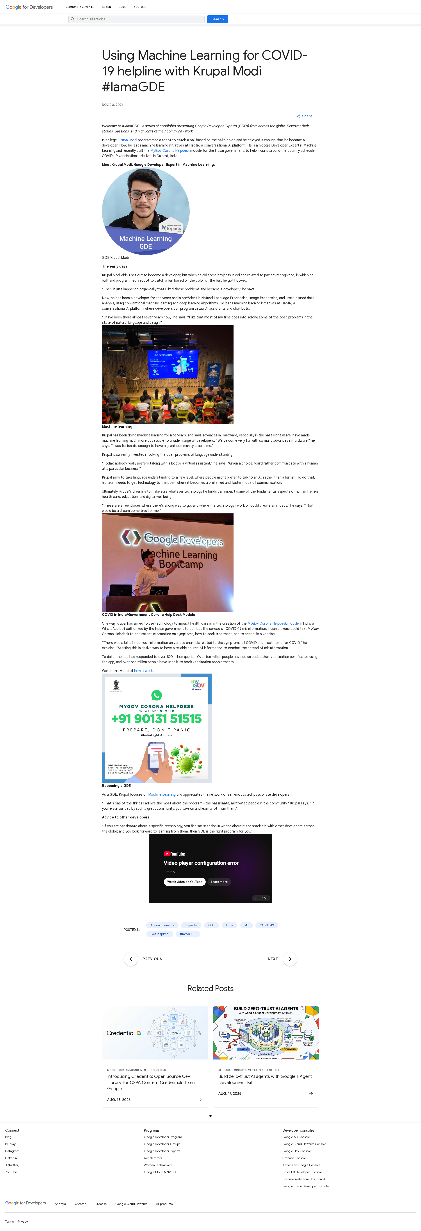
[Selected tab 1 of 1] (210, 1116)
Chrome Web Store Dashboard (303, 1179)
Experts (191, 925)
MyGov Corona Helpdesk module (273, 623)
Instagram (12, 1151)
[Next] (290, 959)
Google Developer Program (163, 1137)
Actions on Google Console (301, 1165)
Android (60, 1204)
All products (164, 1204)
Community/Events (80, 7)
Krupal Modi (128, 140)
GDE (211, 925)
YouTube (140, 7)
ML (246, 925)
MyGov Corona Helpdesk (169, 150)
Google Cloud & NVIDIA (160, 1172)
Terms (9, 1222)
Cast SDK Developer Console (302, 1172)
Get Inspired (160, 934)
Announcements (162, 925)
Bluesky (10, 1144)
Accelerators (153, 1158)
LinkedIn (11, 1158)
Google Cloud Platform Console (304, 1144)
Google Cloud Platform (131, 1204)
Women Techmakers (158, 1165)
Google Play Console (296, 1151)
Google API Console (296, 1137)
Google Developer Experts (162, 1151)
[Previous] (131, 959)
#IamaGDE (187, 934)
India (229, 925)
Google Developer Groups (162, 1144)
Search (218, 19)
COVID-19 (267, 925)
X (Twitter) (12, 1165)
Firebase (101, 1204)
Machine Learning (162, 794)
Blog (122, 7)
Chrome (80, 1204)
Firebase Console (294, 1158)
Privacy (23, 1222)
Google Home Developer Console (305, 1186)
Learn (106, 7)
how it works (144, 671)
